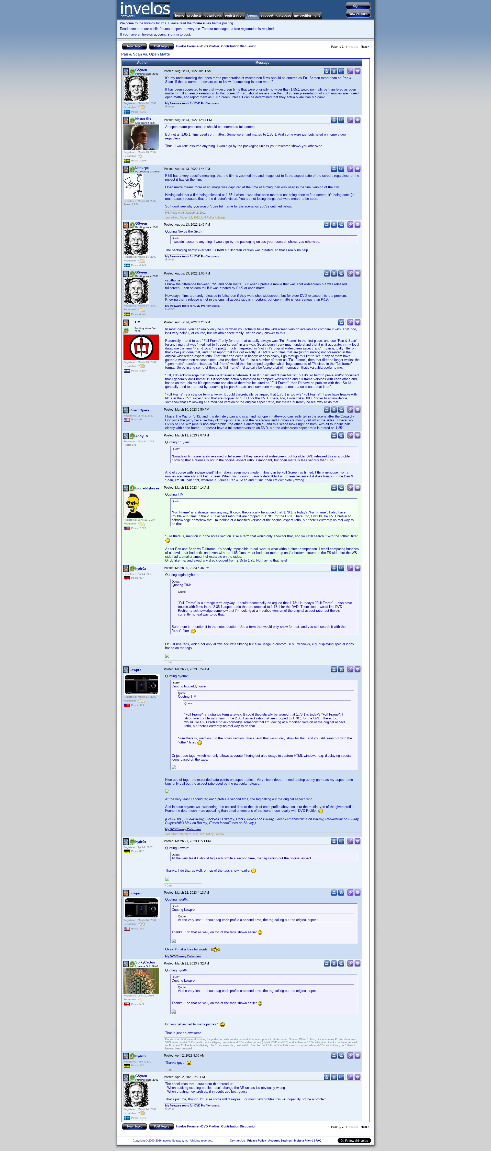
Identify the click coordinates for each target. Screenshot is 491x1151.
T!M (137, 322)
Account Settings (280, 1140)
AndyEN (141, 436)
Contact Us (237, 1140)
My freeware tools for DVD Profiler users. (192, 103)
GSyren (141, 70)
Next (364, 46)
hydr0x (140, 569)
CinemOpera (139, 410)
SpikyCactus (145, 962)
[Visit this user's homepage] (334, 73)
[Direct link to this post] (350, 73)
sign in (173, 34)
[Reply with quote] (357, 73)
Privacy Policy (256, 1140)
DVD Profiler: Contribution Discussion (228, 46)
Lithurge (142, 168)
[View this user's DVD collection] (341, 73)
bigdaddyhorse (147, 488)
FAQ (318, 1140)
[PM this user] (326, 73)
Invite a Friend (303, 1140)
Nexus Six (143, 119)
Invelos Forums (187, 46)
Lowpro (135, 670)
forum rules (202, 23)
